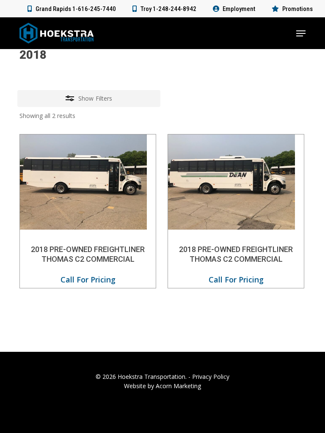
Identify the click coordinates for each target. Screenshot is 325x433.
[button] (301, 33)
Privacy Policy (210, 377)
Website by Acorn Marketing (162, 386)
